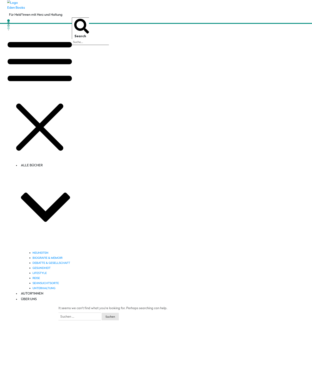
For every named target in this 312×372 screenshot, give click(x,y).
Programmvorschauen (17, 353)
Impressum (125, 366)
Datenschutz (143, 366)
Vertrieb (6, 345)
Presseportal (10, 338)
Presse (5, 330)
